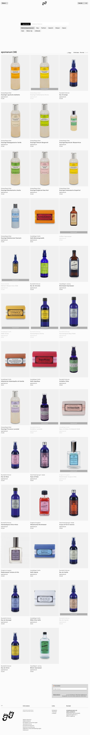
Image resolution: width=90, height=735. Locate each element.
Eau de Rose (5, 476)
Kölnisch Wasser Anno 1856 (9, 285)
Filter (69, 52)
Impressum (25, 730)
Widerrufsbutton (27, 719)
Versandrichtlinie (27, 724)
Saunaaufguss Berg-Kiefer (67, 333)
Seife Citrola (5, 333)
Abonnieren (56, 694)
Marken (27, 28)
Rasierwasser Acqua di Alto (67, 476)
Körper (58, 28)
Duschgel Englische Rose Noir (39, 190)
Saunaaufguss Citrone (37, 333)
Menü (4, 3)
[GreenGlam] (44, 3)
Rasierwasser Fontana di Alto (10, 572)
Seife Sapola (34, 572)
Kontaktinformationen (28, 725)
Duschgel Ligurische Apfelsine (10, 94)
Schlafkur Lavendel (36, 429)
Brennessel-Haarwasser (66, 285)
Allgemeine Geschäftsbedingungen (32, 728)
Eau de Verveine (35, 285)
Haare (64, 28)
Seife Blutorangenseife (37, 238)
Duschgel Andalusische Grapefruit (69, 190)
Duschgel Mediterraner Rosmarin (11, 238)
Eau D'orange (63, 94)
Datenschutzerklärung (29, 727)
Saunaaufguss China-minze (9, 524)
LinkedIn (54, 713)
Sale (22, 31)
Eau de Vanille (63, 572)
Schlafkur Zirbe (64, 381)
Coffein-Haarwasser (65, 236)
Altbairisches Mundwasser (38, 524)
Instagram (54, 710)
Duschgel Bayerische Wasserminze (70, 142)
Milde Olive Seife (35, 620)
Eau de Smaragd (6, 620)
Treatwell (54, 711)
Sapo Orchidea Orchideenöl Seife (69, 429)
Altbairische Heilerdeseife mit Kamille (12, 381)
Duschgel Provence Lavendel (10, 429)
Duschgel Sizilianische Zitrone (39, 94)
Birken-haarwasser (36, 668)
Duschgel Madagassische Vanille (11, 142)
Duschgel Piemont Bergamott (39, 142)
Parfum (43, 28)
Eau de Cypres (63, 620)
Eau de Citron (5, 668)
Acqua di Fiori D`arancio (66, 524)
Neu (37, 28)
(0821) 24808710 (70, 711)
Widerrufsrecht (27, 721)
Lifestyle (37, 31)
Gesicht (50, 28)
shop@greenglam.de (71, 710)
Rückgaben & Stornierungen (30, 722)
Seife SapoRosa (35, 381)
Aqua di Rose (34, 476)
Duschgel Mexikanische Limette (11, 190)
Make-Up (29, 31)
